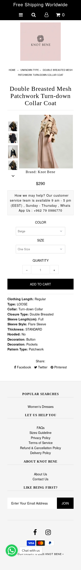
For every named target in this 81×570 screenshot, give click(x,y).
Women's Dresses (41, 406)
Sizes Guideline (40, 432)
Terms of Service (41, 442)
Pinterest (60, 367)
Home (12, 70)
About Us (40, 474)
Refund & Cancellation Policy (40, 448)
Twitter (42, 367)
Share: (40, 361)
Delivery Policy (40, 452)
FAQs (41, 427)
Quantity (41, 260)
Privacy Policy (40, 437)
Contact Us (40, 479)
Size (40, 240)
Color (40, 222)
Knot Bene (53, 554)
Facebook (23, 367)
